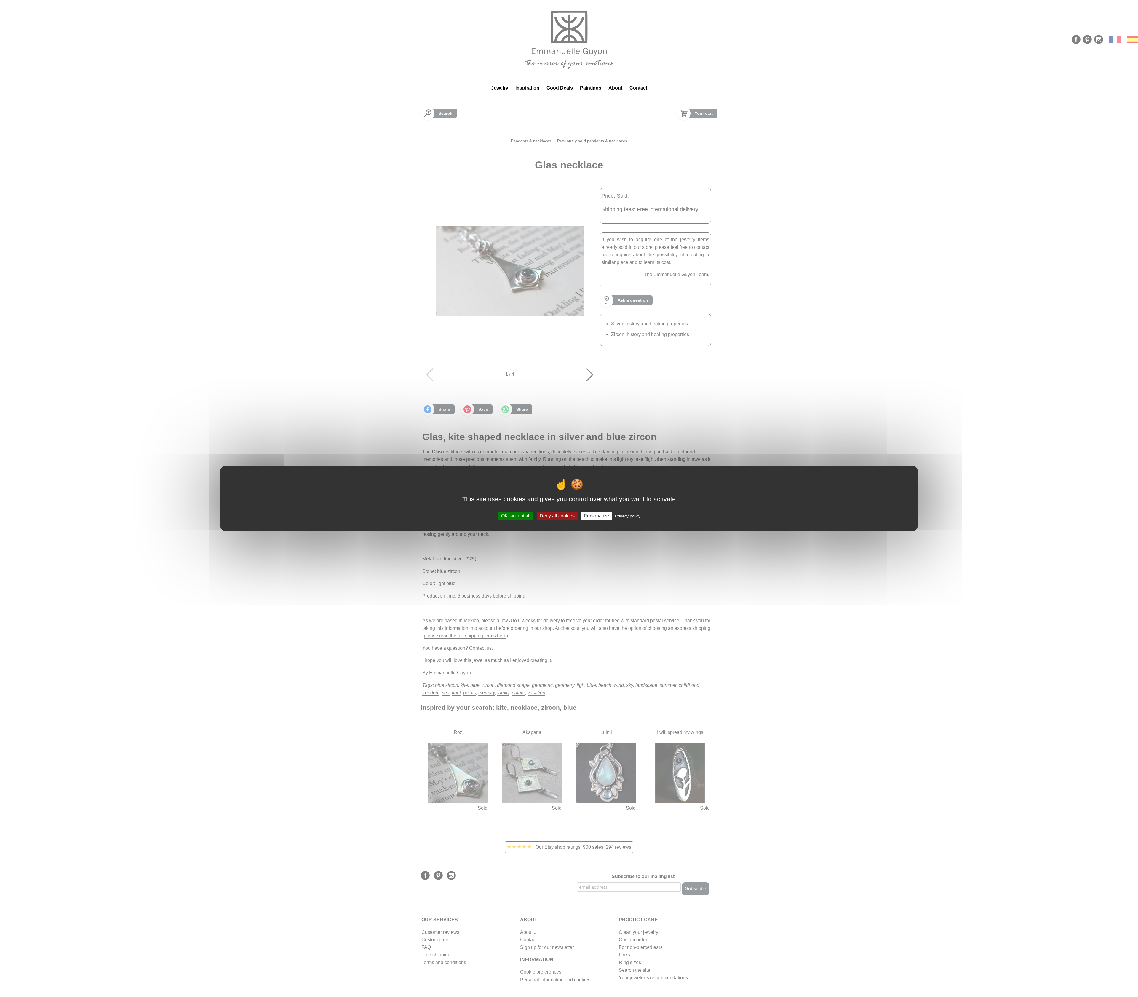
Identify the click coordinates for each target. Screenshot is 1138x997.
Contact (638, 87)
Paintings (590, 87)
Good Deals (559, 87)
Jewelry (499, 87)
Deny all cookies (557, 515)
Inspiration (527, 87)
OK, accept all (515, 515)
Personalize (596, 515)
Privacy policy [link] (627, 516)
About (615, 87)
